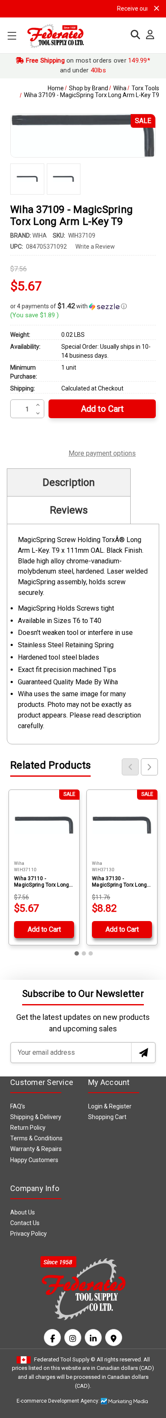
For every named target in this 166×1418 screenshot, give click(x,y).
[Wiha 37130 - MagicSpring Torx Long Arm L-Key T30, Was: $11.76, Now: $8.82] (122, 825)
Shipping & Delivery (35, 1117)
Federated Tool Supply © (65, 1359)
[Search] (133, 34)
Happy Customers (34, 1160)
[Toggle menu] (11, 35)
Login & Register (110, 1106)
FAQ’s (17, 1106)
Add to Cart (44, 929)
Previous (130, 766)
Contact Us (25, 1223)
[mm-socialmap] (113, 1337)
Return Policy (28, 1127)
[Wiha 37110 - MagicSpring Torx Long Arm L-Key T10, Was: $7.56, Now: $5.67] (44, 825)
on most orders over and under (87, 65)
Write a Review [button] (95, 246)
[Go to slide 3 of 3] (91, 953)
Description (69, 482)
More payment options (102, 452)
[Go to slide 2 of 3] (84, 953)
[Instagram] (72, 1337)
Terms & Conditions (36, 1138)
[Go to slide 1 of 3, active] (77, 953)
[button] (83, 306)
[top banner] (156, 8)
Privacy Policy (28, 1233)
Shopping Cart (107, 1117)
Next (149, 766)
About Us (22, 1212)
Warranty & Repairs (36, 1148)
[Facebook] (52, 1337)
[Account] (148, 35)
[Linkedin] (93, 1337)
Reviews (69, 510)
